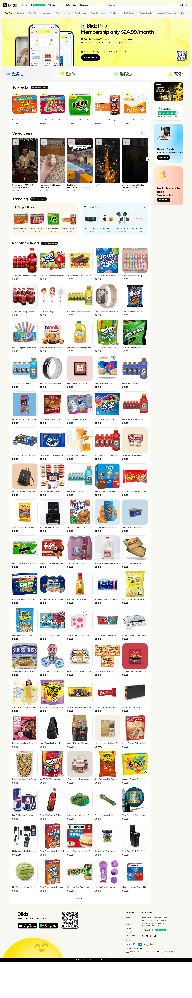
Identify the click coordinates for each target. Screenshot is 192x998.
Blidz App (84, 5)
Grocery (20, 13)
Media (113, 13)
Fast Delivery (80, 13)
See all (143, 133)
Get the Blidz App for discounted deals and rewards (96, 960)
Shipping (129, 924)
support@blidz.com (160, 917)
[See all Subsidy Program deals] (145, 207)
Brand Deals (94, 207)
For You (8, 13)
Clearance (46, 13)
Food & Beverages (98, 13)
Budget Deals (25, 207)
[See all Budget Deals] (75, 207)
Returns (128, 928)
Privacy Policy (131, 932)
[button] (25, 108)
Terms (128, 917)
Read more (89, 57)
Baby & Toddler (146, 13)
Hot (68, 13)
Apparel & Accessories (166, 13)
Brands (59, 13)
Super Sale (33, 13)
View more (77, 898)
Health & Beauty (128, 13)
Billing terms (130, 935)
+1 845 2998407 (159, 920)
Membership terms (132, 921)
